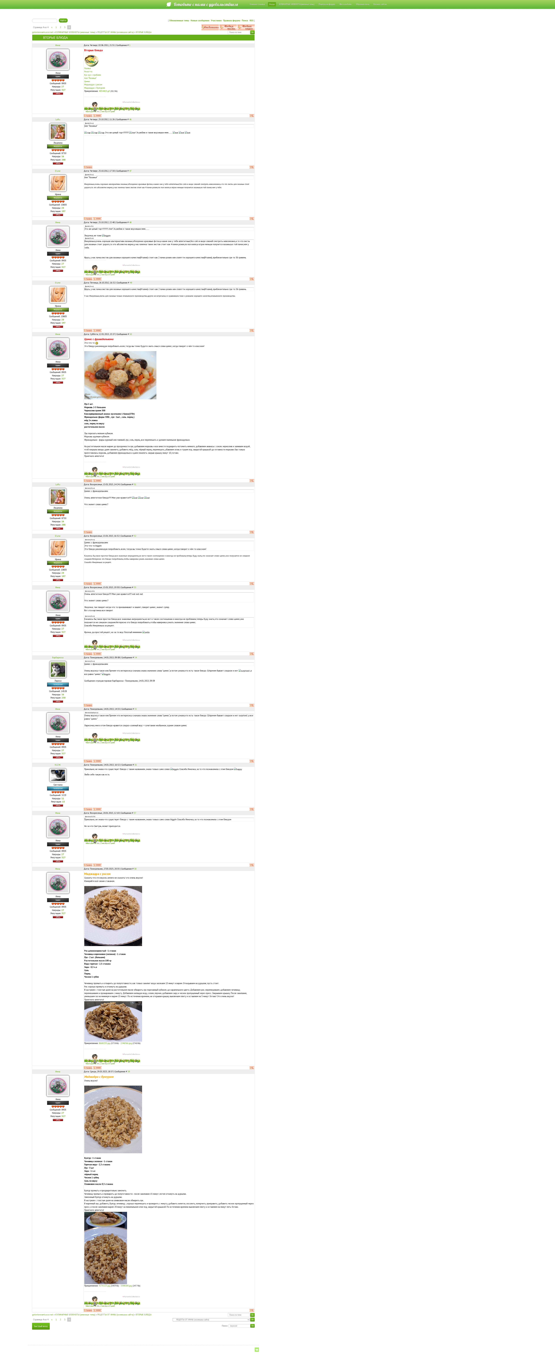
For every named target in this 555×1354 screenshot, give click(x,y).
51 (135, 484)
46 (130, 119)
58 (135, 868)
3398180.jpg (126, 1285)
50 (131, 334)
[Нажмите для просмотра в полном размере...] (113, 915)
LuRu (58, 119)
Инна (57, 45)
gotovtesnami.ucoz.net (42, 32)
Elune (57, 170)
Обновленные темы (179, 20)
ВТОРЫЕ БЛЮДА (143, 32)
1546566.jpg (126, 1043)
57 (135, 813)
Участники (216, 20)
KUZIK (58, 764)
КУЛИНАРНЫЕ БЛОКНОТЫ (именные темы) (75, 32)
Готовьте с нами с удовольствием (206, 4)
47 (130, 170)
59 (129, 1071)
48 (130, 222)
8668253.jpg (104, 1043)
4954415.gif (104, 91)
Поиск (245, 20)
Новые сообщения (200, 20)
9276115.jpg (104, 1285)
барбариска (57, 657)
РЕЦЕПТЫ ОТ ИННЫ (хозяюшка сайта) (115, 32)
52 (135, 535)
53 (135, 587)
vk (257, 1349)
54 (135, 657)
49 (131, 282)
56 (135, 764)
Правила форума (231, 20)
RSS (252, 20)
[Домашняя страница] (97, 115)
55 (135, 709)
